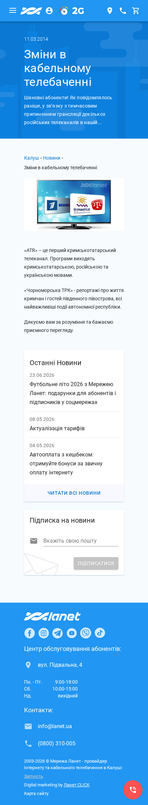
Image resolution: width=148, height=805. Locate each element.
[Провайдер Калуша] (31, 10)
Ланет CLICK (76, 784)
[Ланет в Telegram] (57, 632)
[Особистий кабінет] (49, 10)
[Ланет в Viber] (85, 632)
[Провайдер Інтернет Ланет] (60, 616)
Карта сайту (36, 793)
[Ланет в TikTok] (99, 632)
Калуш (31, 158)
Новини (51, 158)
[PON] (71, 10)
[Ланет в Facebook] (29, 632)
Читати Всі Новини (74, 493)
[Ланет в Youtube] (71, 632)
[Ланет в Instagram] (43, 632)
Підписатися (96, 563)
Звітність (33, 776)
